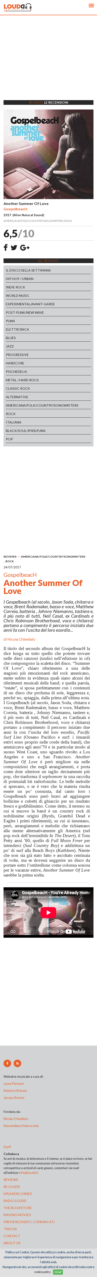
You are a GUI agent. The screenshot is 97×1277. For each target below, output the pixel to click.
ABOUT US (12, 1243)
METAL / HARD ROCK (22, 380)
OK (56, 1272)
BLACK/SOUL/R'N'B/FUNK (26, 431)
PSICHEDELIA (16, 372)
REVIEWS (10, 556)
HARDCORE (15, 363)
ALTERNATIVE (17, 397)
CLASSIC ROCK (18, 388)
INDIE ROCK (15, 287)
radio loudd (15, 1201)
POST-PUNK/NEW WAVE (25, 312)
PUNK (10, 321)
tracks (10, 1229)
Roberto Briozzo (15, 1090)
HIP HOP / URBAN (19, 279)
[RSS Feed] (17, 1063)
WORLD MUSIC (17, 296)
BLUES (11, 338)
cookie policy (42, 1272)
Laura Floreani (14, 1083)
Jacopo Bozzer (14, 1097)
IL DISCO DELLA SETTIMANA (28, 270)
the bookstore (18, 1208)
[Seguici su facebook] (7, 1063)
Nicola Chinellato (21, 639)
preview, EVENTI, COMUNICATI (29, 1222)
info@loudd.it (29, 1173)
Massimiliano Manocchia (21, 1126)
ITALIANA (13, 422)
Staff (7, 1147)
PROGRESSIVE (17, 355)
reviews (11, 1180)
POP (9, 439)
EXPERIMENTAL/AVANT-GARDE (30, 304)
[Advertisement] (48, 63)
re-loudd (12, 1187)
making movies (17, 1215)
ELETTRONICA (17, 329)
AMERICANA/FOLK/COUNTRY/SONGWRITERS (42, 405)
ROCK (11, 414)
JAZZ (10, 346)
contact (12, 1236)
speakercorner (18, 1194)
